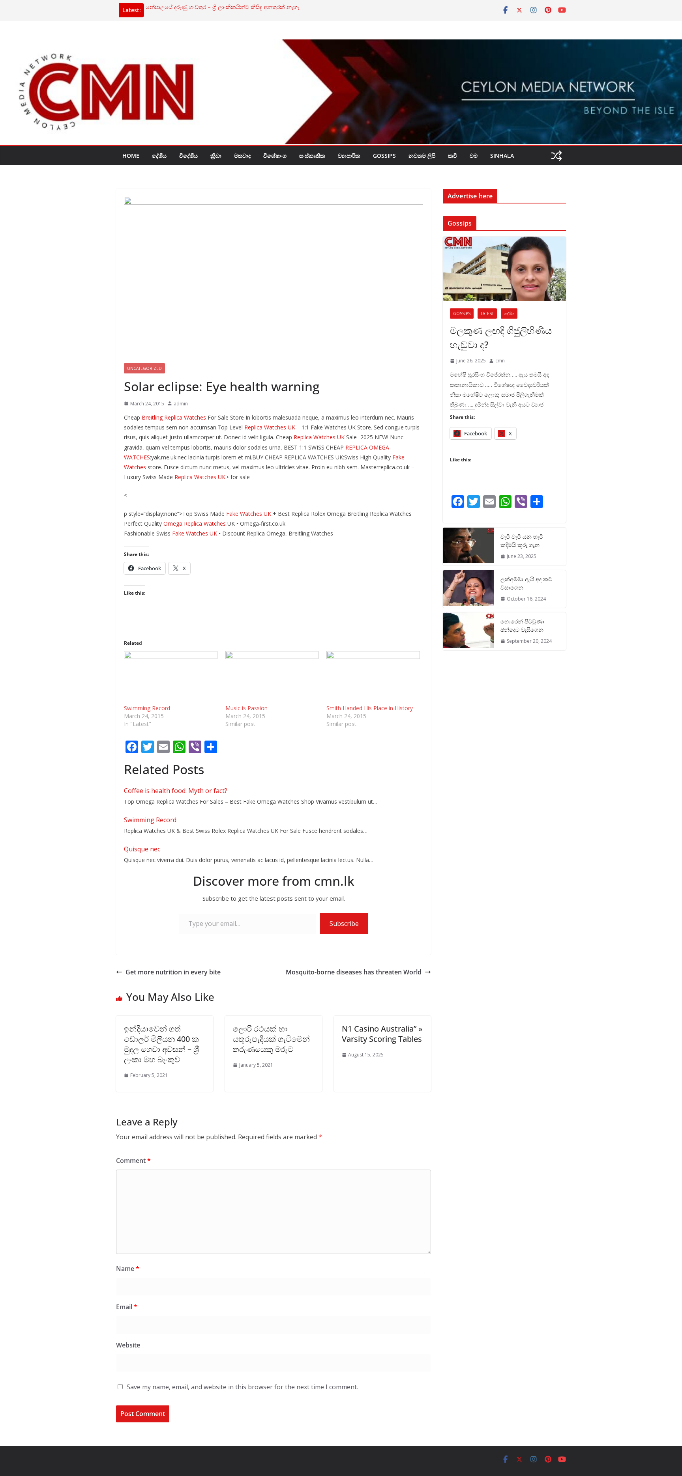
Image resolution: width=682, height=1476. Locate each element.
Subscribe (344, 923)
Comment (133, 1160)
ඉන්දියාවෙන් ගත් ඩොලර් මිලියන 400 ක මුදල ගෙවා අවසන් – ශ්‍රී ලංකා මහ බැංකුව (161, 1044)
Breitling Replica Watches (174, 417)
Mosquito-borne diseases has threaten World (354, 972)
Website (128, 1345)
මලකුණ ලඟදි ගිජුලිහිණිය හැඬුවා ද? (501, 337)
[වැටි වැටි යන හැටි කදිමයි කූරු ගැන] (468, 546)
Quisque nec (142, 849)
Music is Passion (246, 708)
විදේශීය (188, 155)
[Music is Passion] (272, 677)
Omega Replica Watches (194, 523)
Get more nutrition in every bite (173, 972)
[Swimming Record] (170, 677)
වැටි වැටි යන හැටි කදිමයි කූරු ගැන (521, 541)
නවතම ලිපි (421, 155)
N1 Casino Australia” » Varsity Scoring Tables (382, 1033)
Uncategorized (144, 368)
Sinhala (502, 155)
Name (127, 1268)
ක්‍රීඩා (215, 155)
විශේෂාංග (275, 155)
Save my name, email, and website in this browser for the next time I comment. (242, 1387)
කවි (452, 155)
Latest (487, 313)
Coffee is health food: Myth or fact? (175, 790)
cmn (500, 360)
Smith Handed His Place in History (369, 708)
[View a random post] (556, 155)
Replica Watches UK (269, 427)
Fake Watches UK (248, 513)
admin (181, 403)
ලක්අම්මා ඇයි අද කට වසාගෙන (526, 583)
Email (126, 1306)
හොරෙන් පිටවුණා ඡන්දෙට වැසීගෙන (522, 625)
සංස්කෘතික (312, 155)
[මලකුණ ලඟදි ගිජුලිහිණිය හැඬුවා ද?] (504, 269)
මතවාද (242, 155)
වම (474, 155)
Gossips (384, 155)
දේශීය (159, 155)
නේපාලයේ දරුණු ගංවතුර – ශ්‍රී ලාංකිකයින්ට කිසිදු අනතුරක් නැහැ (222, 7)
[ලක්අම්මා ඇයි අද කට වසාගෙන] (468, 589)
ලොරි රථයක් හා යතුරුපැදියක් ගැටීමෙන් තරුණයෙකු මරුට (271, 1038)
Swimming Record (147, 708)
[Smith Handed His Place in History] (373, 677)
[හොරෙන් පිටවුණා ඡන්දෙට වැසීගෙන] (468, 631)
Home (130, 155)
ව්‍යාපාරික (349, 155)
